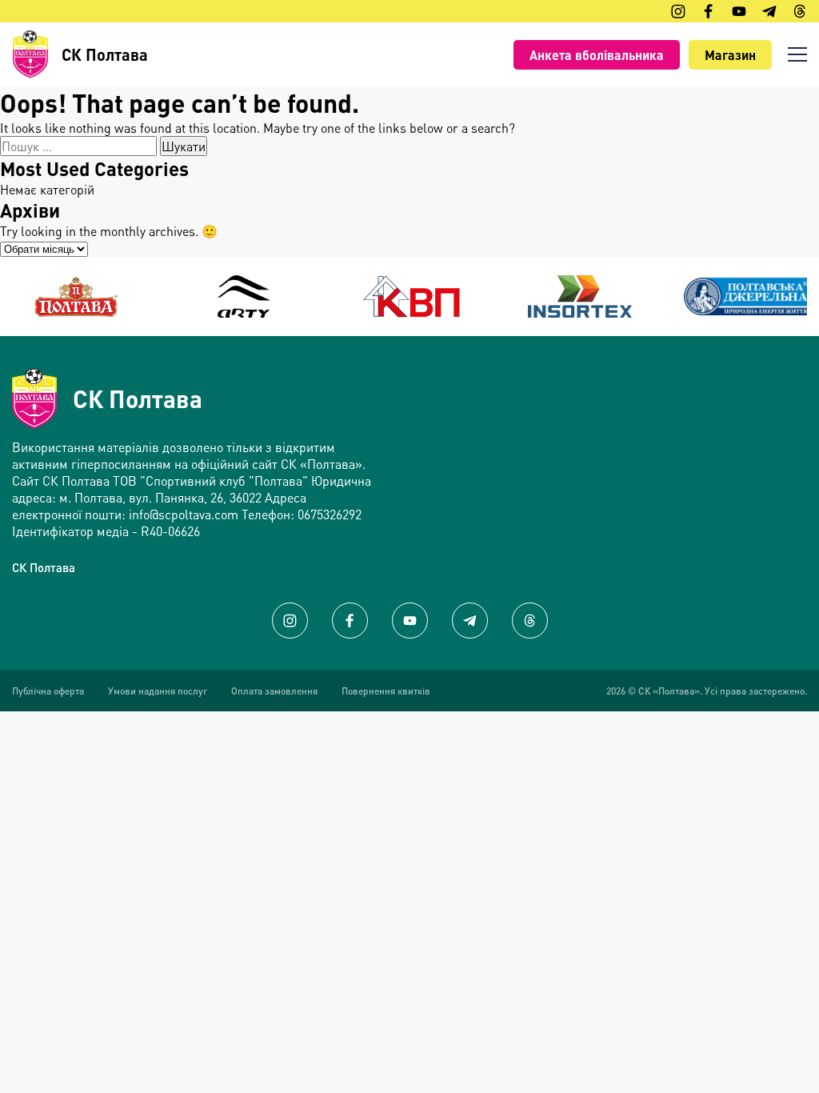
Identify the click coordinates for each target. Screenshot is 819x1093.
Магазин (730, 54)
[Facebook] (708, 11)
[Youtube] (739, 11)
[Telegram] (769, 11)
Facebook (350, 621)
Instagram (290, 621)
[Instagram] (678, 11)
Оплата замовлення (274, 691)
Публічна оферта (48, 691)
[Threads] (800, 11)
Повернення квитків (386, 691)
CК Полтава (43, 567)
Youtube (410, 621)
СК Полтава (137, 398)
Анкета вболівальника (596, 54)
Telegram (470, 621)
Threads (530, 621)
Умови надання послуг (157, 691)
